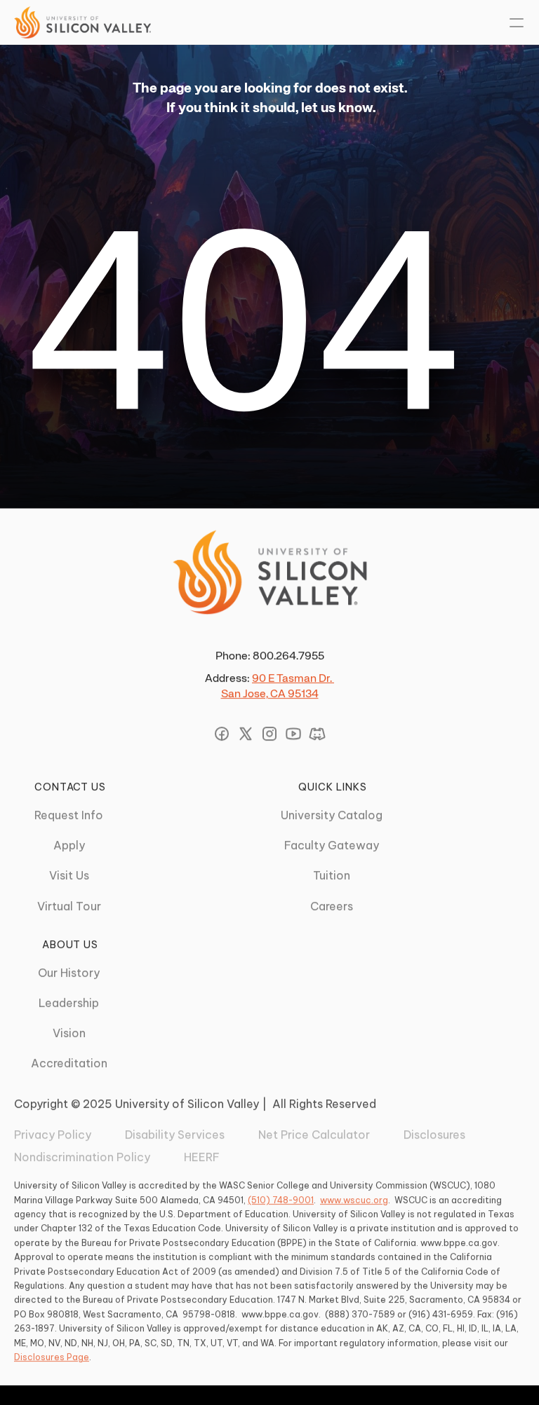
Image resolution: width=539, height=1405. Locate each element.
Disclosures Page (51, 1357)
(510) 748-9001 (281, 1199)
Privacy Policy (52, 1135)
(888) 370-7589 (360, 1314)
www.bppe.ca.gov (459, 1243)
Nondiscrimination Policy (82, 1157)
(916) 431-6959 (440, 1314)
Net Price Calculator (314, 1135)
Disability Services (175, 1135)
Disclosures (434, 1135)
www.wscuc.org (354, 1199)
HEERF (202, 1157)
